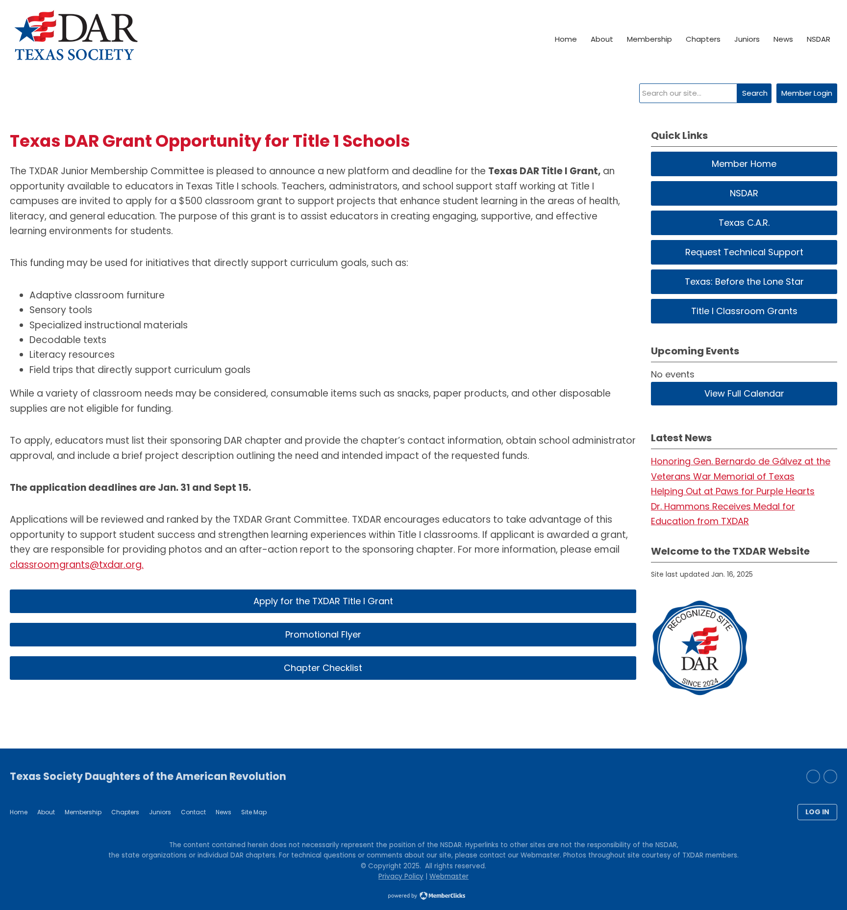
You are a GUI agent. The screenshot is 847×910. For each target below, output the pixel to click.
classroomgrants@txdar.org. (77, 564)
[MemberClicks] (76, 39)
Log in (817, 812)
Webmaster (449, 876)
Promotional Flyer (323, 634)
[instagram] (813, 776)
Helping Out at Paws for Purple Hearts (733, 491)
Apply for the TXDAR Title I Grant (323, 601)
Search (755, 93)
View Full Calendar (744, 393)
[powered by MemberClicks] (423, 896)
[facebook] (830, 776)
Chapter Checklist (323, 668)
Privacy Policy (401, 876)
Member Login (806, 93)
